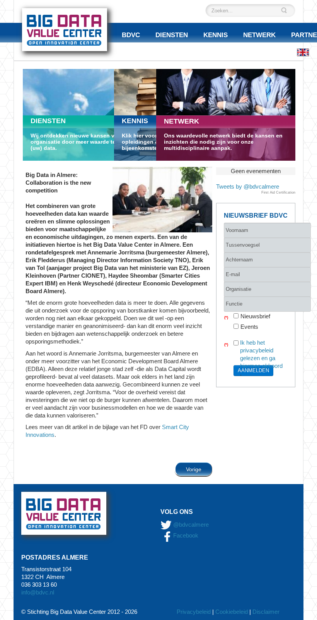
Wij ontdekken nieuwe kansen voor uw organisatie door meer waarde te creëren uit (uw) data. (88, 141)
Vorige (193, 469)
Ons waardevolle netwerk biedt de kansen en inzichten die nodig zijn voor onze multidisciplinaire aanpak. (223, 141)
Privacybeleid (194, 611)
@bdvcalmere (191, 524)
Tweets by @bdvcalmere (247, 186)
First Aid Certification (278, 192)
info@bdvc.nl (37, 592)
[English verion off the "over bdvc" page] (303, 52)
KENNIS (135, 121)
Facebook (185, 535)
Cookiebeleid (231, 611)
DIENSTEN (48, 121)
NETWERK (181, 121)
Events (249, 326)
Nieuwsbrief (255, 316)
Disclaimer (266, 611)
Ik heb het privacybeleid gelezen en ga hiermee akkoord (261, 354)
